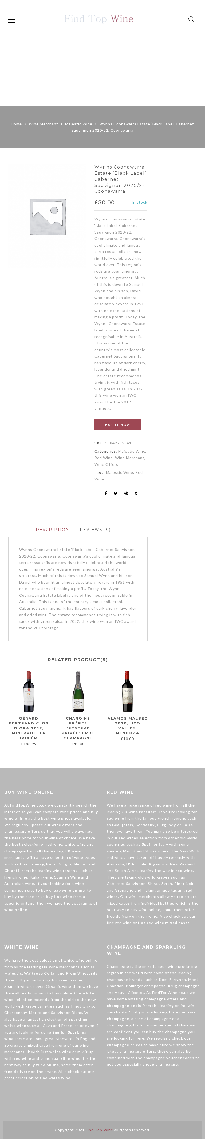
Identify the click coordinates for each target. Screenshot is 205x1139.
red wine (54, 844)
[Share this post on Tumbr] (136, 493)
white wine (75, 844)
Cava (47, 1025)
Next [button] (145, 708)
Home (16, 124)
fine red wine (119, 922)
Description (52, 529)
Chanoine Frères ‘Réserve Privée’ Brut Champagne (78, 728)
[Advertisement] (102, 66)
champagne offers (161, 999)
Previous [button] (8, 708)
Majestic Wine (78, 124)
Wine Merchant (43, 124)
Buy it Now (118, 424)
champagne (15, 851)
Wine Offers (106, 464)
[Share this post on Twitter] (116, 493)
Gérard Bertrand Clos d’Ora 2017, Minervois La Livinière (29, 728)
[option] (47, 216)
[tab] (52, 529)
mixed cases (118, 903)
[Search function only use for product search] (191, 19)
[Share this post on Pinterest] (126, 493)
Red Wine (103, 457)
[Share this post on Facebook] (106, 493)
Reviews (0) (95, 529)
